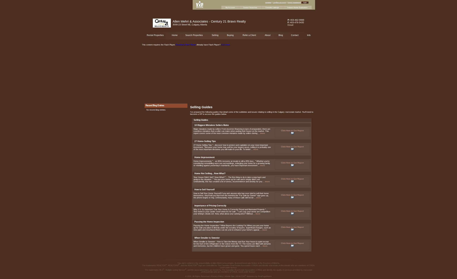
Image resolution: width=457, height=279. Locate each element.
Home (175, 35)
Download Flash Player (186, 45)
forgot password (294, 2)
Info (309, 35)
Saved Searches (250, 7)
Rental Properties (155, 35)
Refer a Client (249, 35)
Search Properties (194, 35)
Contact (294, 35)
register (268, 2)
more (262, 133)
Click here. (225, 45)
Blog (280, 35)
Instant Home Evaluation (297, 7)
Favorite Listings (272, 7)
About (267, 35)
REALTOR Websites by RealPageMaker (254, 276)
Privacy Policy (217, 276)
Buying (230, 35)
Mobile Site (229, 276)
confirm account (279, 2)
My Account (230, 7)
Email (290, 25)
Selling (215, 35)
